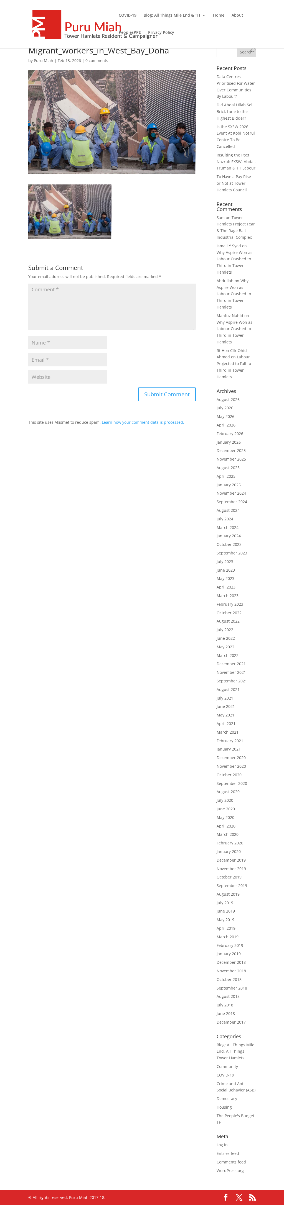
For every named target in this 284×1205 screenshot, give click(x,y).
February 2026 (230, 433)
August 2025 (228, 467)
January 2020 (229, 851)
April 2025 (226, 476)
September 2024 (232, 501)
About (237, 15)
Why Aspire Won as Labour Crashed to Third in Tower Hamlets (234, 294)
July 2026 (225, 407)
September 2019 (232, 885)
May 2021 (225, 715)
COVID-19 (127, 15)
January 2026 (229, 442)
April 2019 (226, 928)
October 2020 (229, 774)
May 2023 (225, 578)
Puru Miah (43, 60)
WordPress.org (230, 1170)
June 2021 (226, 706)
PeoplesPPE (130, 32)
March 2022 (228, 655)
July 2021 (225, 698)
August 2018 (228, 996)
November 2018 (231, 970)
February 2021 (230, 740)
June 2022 (226, 638)
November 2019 (231, 868)
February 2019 (230, 945)
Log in (222, 1144)
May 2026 (225, 416)
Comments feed (231, 1162)
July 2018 (225, 1005)
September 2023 (232, 553)
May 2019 (225, 919)
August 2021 (228, 689)
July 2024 (225, 518)
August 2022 (228, 621)
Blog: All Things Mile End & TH (172, 15)
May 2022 (225, 646)
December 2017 (231, 1022)
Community (227, 1066)
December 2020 (231, 757)
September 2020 (232, 783)
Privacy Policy (161, 32)
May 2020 (225, 817)
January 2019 (229, 953)
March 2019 (228, 936)
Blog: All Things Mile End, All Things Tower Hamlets (235, 1051)
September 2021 (232, 681)
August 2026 (228, 399)
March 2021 (228, 732)
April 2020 (226, 826)
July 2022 (225, 629)
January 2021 (229, 749)
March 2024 (228, 527)
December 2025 (231, 450)
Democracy (227, 1098)
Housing (224, 1107)
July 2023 (225, 561)
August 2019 (228, 894)
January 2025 (229, 484)
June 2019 (226, 911)
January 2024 (229, 535)
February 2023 (230, 604)
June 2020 (226, 808)
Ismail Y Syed (229, 245)
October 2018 (229, 979)
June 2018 (226, 1013)
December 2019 (231, 860)
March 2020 (228, 834)
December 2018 (231, 962)
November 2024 (231, 493)
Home (218, 15)
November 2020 (231, 766)
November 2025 (231, 459)
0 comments (96, 60)
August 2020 (228, 791)
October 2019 (229, 877)
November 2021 (231, 672)
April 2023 (226, 587)
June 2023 (226, 570)
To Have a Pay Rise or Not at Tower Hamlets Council (234, 183)
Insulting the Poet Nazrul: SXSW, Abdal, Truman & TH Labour (236, 161)
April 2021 (226, 723)
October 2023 (229, 544)
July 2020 (225, 800)
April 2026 (226, 425)
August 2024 (228, 510)
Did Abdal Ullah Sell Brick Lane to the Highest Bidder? (235, 111)
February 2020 (230, 843)
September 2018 (232, 988)
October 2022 (229, 612)
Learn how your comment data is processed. (143, 422)
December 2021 (231, 663)
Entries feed (228, 1153)
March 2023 (228, 595)
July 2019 (225, 902)
